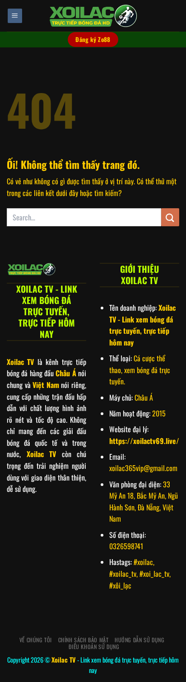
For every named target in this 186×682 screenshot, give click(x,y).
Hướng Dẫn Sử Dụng (139, 639)
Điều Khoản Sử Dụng (94, 646)
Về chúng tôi (35, 639)
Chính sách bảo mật (83, 639)
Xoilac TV (63, 659)
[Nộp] (170, 217)
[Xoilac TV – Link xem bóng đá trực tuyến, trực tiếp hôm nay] (93, 16)
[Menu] (15, 16)
